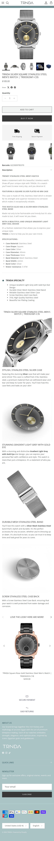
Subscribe (27, 794)
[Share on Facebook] (12, 87)
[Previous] (4, 646)
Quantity (6, 93)
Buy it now (27, 118)
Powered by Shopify (20, 832)
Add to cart (27, 109)
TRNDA (9, 832)
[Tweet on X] (8, 87)
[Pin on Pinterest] (15, 87)
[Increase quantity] (15, 98)
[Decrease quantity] (4, 98)
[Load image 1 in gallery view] (27, 34)
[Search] (9, 3)
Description (7, 170)
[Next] (50, 646)
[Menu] (3, 3)
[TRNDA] (27, 2)
